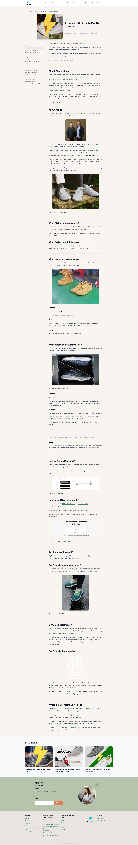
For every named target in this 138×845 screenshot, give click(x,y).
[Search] (111, 3)
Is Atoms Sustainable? (30, 79)
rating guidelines (97, 32)
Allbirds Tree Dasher (68, 504)
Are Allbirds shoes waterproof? (32, 77)
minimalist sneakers (92, 708)
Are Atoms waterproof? (30, 74)
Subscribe (59, 803)
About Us (27, 818)
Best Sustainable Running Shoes (51, 824)
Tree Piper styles (83, 504)
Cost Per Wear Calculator (103, 820)
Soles (27, 68)
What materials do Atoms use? (32, 54)
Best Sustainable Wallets (49, 832)
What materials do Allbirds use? (32, 61)
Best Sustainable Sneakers (49, 822)
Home (26, 11)
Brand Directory (46, 2)
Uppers (27, 57)
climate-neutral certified (70, 691)
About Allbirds (28, 48)
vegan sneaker (80, 715)
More (106, 2)
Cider (62, 820)
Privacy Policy (28, 831)
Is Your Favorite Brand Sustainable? (68, 2)
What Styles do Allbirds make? (32, 52)
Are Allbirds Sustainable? (31, 81)
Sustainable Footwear (97, 2)
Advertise (27, 823)
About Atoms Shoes (30, 45)
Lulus (62, 824)
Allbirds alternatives (70, 727)
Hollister (63, 829)
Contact (27, 825)
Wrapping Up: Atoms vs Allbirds (32, 83)
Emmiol (62, 822)
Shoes (35, 11)
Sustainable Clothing (84, 2)
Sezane (63, 831)
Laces (27, 59)
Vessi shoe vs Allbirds (72, 730)
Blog (31, 11)
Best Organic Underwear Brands (51, 826)
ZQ (62, 413)
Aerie (62, 827)
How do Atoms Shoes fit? (31, 70)
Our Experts (28, 820)
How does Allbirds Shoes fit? (32, 72)
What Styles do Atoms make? (32, 50)
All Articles (54, 2)
